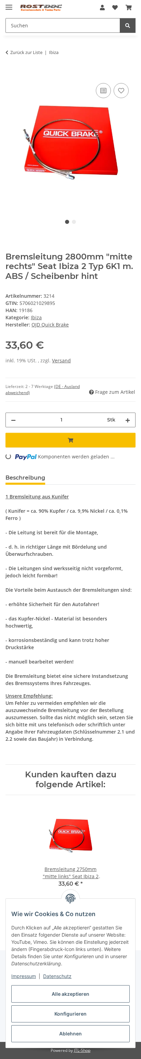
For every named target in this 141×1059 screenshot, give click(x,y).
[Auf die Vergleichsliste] (103, 90)
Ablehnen (70, 1033)
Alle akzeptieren (70, 994)
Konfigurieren (70, 1014)
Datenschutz (57, 976)
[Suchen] (128, 25)
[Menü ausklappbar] (8, 4)
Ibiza (36, 317)
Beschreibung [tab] (25, 477)
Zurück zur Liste (26, 52)
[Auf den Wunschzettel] (121, 90)
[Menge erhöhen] (127, 420)
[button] (102, 7)
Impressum (23, 976)
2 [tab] (74, 222)
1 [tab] (67, 222)
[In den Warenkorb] (10, 74)
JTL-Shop (82, 1050)
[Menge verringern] (13, 420)
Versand (61, 360)
